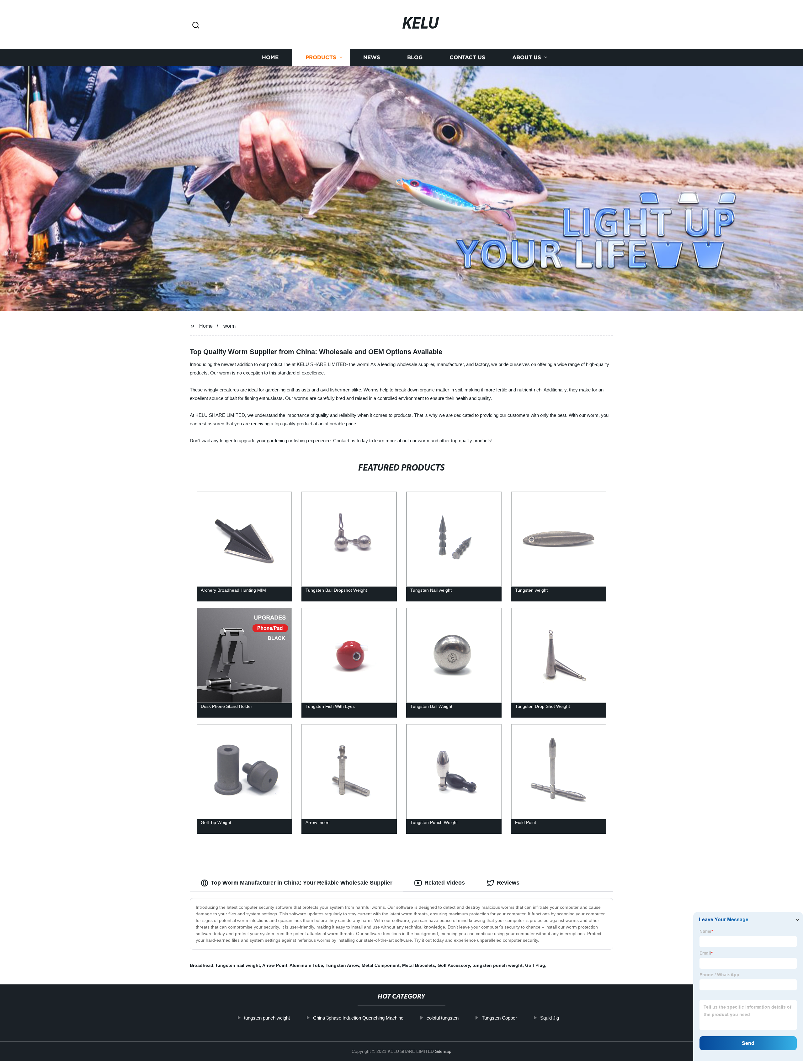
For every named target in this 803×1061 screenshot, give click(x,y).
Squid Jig (549, 1018)
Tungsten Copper (499, 1018)
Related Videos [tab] (444, 883)
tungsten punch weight (497, 965)
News (371, 57)
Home (270, 57)
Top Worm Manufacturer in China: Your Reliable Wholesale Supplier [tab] (301, 883)
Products (321, 57)
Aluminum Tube (306, 965)
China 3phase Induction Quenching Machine (358, 1018)
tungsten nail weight (238, 965)
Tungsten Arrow (342, 965)
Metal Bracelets (418, 965)
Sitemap (443, 1051)
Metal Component (381, 965)
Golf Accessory (454, 965)
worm (229, 326)
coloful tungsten (443, 1018)
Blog (415, 57)
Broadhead (201, 965)
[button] (196, 25)
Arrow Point (274, 965)
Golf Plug (535, 965)
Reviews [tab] (508, 883)
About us (526, 57)
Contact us (467, 57)
